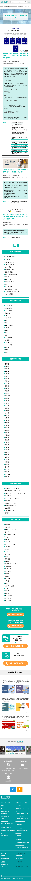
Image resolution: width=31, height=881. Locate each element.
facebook (8, 571)
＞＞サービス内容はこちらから (10, 89)
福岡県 (7, 459)
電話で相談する (4, 835)
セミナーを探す (19, 828)
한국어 (19, 111)
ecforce (7, 549)
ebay (6, 537)
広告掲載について (5, 864)
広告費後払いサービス (11, 289)
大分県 (7, 469)
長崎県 (7, 464)
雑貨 (6, 320)
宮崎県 (7, 472)
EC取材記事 (4, 813)
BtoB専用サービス (10, 269)
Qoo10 (7, 532)
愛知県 (7, 418)
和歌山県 (7, 435)
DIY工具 (7, 340)
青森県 (7, 366)
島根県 (7, 440)
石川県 (7, 403)
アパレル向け (8, 310)
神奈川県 (7, 396)
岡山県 (7, 442)
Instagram (8, 566)
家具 (6, 330)
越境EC (7, 513)
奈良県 (7, 432)
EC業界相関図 (19, 855)
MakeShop (8, 547)
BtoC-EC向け (8, 308)
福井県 (7, 405)
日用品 (7, 328)
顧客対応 (7, 559)
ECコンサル (20, 6)
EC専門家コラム (5, 816)
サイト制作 (8, 600)
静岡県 (7, 415)
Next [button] (27, 749)
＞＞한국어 (6, 91)
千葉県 (7, 391)
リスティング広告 (10, 586)
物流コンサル (8, 496)
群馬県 (7, 386)
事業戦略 (7, 501)
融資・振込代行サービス (12, 274)
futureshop (8, 542)
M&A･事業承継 (9, 294)
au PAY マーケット (10, 534)
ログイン (18, 864)
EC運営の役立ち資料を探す (22, 830)
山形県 (7, 376)
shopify (7, 539)
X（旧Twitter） (9, 569)
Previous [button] (4, 749)
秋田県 (7, 374)
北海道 (7, 364)
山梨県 (7, 408)
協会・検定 (8, 267)
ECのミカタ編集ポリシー (7, 823)
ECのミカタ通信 (19, 858)
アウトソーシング (10, 264)
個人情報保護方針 (5, 858)
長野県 (7, 410)
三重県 (7, 420)
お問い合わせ (4, 866)
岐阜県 (7, 413)
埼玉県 (7, 388)
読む (2, 808)
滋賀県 (7, 423)
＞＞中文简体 (7, 93)
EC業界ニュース (5, 811)
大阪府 (7, 428)
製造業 (7, 347)
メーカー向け (8, 345)
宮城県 (7, 371)
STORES (7, 554)
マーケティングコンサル (12, 498)
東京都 (7, 393)
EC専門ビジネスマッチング (10, 6)
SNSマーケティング (10, 503)
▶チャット (9, 118)
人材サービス (8, 284)
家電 (6, 332)
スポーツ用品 (8, 342)
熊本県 (7, 467)
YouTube (7, 573)
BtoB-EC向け (8, 306)
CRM (6, 588)
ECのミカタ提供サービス (12, 291)
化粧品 (7, 315)
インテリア (8, 318)
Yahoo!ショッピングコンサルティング (15, 493)
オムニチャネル (9, 262)
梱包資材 (7, 277)
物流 (6, 556)
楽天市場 (7, 527)
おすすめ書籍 (18, 833)
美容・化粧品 (8, 325)
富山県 (7, 401)
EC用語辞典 (18, 835)
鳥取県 (7, 437)
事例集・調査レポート (11, 272)
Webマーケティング (10, 505)
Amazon (7, 524)
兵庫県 (7, 430)
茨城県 (7, 381)
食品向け (7, 313)
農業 (6, 352)
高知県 (7, 457)
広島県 (7, 445)
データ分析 (8, 598)
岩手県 (7, 369)
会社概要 (3, 862)
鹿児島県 (7, 474)
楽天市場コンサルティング (12, 491)
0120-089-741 (17, 626)
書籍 (6, 335)
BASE (6, 551)
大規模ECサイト (9, 593)
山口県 (7, 447)
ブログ (2, 818)
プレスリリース (4, 821)
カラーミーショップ (10, 544)
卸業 (6, 350)
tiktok (7, 576)
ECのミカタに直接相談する (22, 847)
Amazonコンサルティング (12, 488)
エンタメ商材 (8, 337)
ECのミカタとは (5, 853)
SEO (6, 583)
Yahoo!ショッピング (10, 529)
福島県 (7, 378)
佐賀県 (7, 462)
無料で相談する (17, 614)
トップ (1, 6)
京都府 (7, 425)
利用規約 (3, 855)
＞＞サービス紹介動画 (9, 112)
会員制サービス (9, 282)
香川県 (7, 452)
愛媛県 (7, 455)
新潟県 (7, 398)
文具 (6, 323)
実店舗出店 (8, 279)
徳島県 (7, 450)
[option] (15, 750)
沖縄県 (7, 477)
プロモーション (9, 510)
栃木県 (7, 383)
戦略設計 (7, 581)
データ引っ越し (9, 286)
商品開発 (7, 508)
